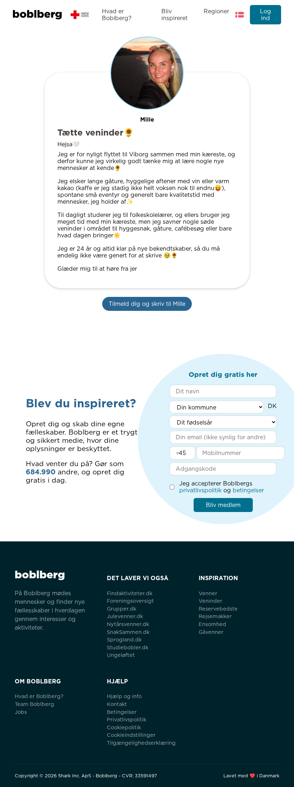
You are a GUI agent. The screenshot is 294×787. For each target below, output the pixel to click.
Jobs (21, 712)
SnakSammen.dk (128, 632)
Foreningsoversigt (130, 601)
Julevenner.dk (125, 616)
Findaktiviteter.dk (129, 593)
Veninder (210, 601)
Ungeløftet (121, 655)
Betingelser (122, 712)
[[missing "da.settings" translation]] (239, 15)
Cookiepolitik (124, 727)
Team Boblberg (34, 704)
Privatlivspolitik (126, 719)
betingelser (248, 490)
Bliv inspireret (174, 15)
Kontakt (117, 704)
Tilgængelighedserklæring (141, 743)
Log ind (265, 15)
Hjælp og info (124, 696)
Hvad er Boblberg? (117, 15)
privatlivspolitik (200, 490)
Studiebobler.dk (127, 647)
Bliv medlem (223, 505)
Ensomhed (212, 624)
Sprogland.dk (124, 639)
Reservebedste (218, 609)
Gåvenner (211, 632)
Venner (208, 593)
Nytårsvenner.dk (128, 624)
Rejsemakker (215, 616)
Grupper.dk (121, 609)
